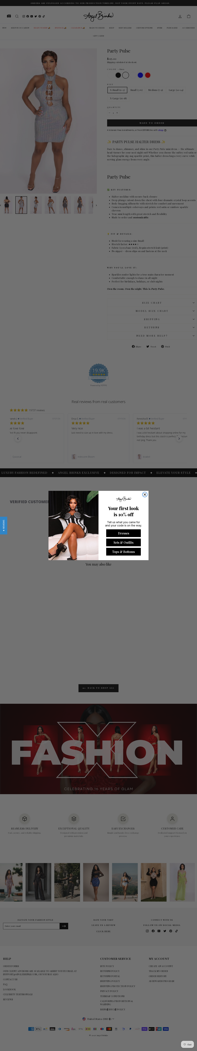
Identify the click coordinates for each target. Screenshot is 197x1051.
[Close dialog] (144, 494)
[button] (3, 525)
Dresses (123, 533)
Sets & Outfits (123, 542)
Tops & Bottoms (123, 552)
